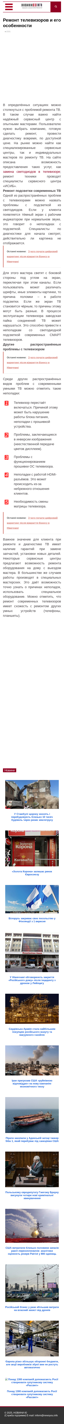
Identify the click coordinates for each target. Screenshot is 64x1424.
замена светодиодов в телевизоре (31, 172)
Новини (9, 770)
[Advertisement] (32, 69)
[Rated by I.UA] (53, 1418)
